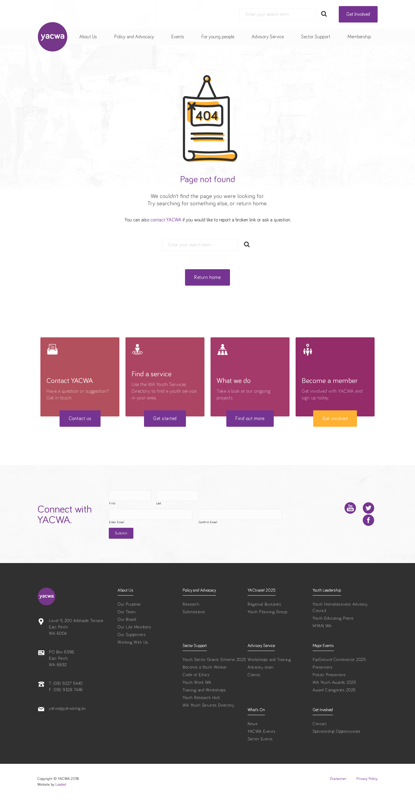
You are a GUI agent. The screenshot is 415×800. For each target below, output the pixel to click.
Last (158, 503)
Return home (207, 277)
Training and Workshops (204, 690)
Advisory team (261, 667)
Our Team (126, 612)
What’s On (256, 710)
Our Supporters (132, 635)
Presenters (322, 667)
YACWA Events (261, 731)
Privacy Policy (367, 779)
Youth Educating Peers (333, 618)
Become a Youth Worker (205, 667)
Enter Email (116, 522)
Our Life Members (134, 627)
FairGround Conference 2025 (339, 660)
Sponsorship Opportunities (337, 731)
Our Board (127, 619)
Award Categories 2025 (334, 690)
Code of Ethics (196, 675)
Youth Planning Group (267, 612)
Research (191, 604)
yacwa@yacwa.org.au (67, 708)
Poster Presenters (329, 675)
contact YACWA (165, 219)
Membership (359, 36)
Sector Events (260, 739)
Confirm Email (208, 522)
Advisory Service (268, 36)
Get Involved (358, 14)
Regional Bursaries (264, 604)
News (253, 724)
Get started (165, 418)
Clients (254, 675)
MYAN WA (322, 626)
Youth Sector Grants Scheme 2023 (214, 660)
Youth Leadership (327, 590)
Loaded (60, 785)
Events (177, 36)
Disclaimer (338, 779)
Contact (320, 724)
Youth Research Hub (201, 698)
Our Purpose (129, 604)
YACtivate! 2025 (262, 590)
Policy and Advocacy (134, 36)
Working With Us (133, 642)
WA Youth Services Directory (209, 705)
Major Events (323, 646)
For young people (217, 36)
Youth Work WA (197, 682)
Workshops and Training (269, 660)
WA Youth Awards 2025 (334, 682)
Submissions (194, 612)
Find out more (250, 418)
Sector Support (315, 36)
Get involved (335, 418)
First (112, 503)
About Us (88, 36)
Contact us (80, 418)
